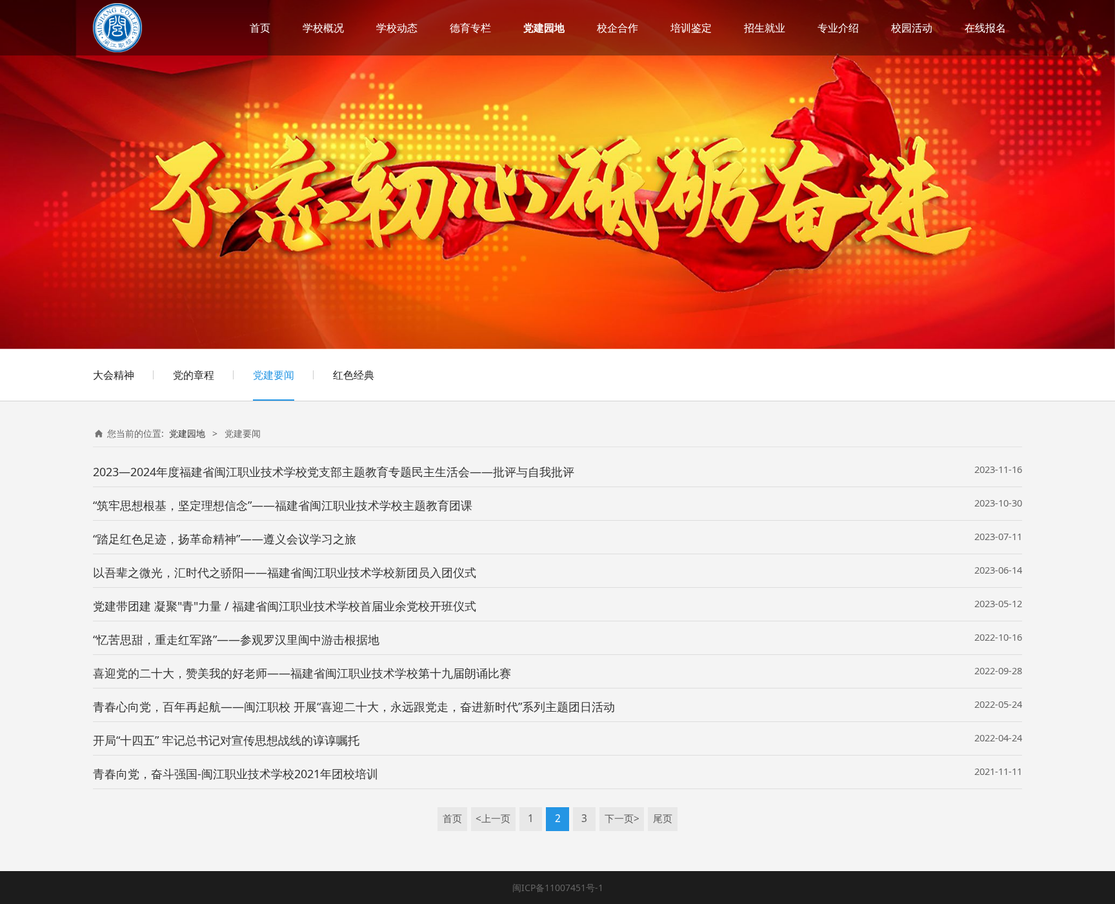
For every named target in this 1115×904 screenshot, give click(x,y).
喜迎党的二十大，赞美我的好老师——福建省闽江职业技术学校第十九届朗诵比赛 (302, 673)
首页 (260, 28)
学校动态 (396, 28)
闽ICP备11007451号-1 (557, 887)
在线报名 (985, 28)
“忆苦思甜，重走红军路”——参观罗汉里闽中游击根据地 (236, 639)
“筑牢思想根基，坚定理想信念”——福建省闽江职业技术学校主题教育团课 (282, 505)
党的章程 (193, 375)
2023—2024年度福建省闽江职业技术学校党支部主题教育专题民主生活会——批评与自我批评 (333, 471)
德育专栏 (470, 28)
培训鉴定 (691, 28)
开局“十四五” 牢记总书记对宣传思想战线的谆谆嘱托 (226, 740)
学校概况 (323, 28)
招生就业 (764, 28)
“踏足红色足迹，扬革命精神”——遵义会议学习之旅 (224, 539)
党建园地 (544, 28)
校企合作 (617, 28)
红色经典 (353, 375)
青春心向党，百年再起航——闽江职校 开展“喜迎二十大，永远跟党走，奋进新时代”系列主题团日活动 (354, 706)
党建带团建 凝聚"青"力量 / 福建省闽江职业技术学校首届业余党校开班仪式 (284, 606)
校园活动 (911, 28)
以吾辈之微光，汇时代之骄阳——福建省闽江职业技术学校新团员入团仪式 (284, 572)
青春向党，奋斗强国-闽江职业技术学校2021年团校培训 (235, 773)
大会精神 (113, 375)
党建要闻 (273, 375)
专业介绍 (838, 28)
